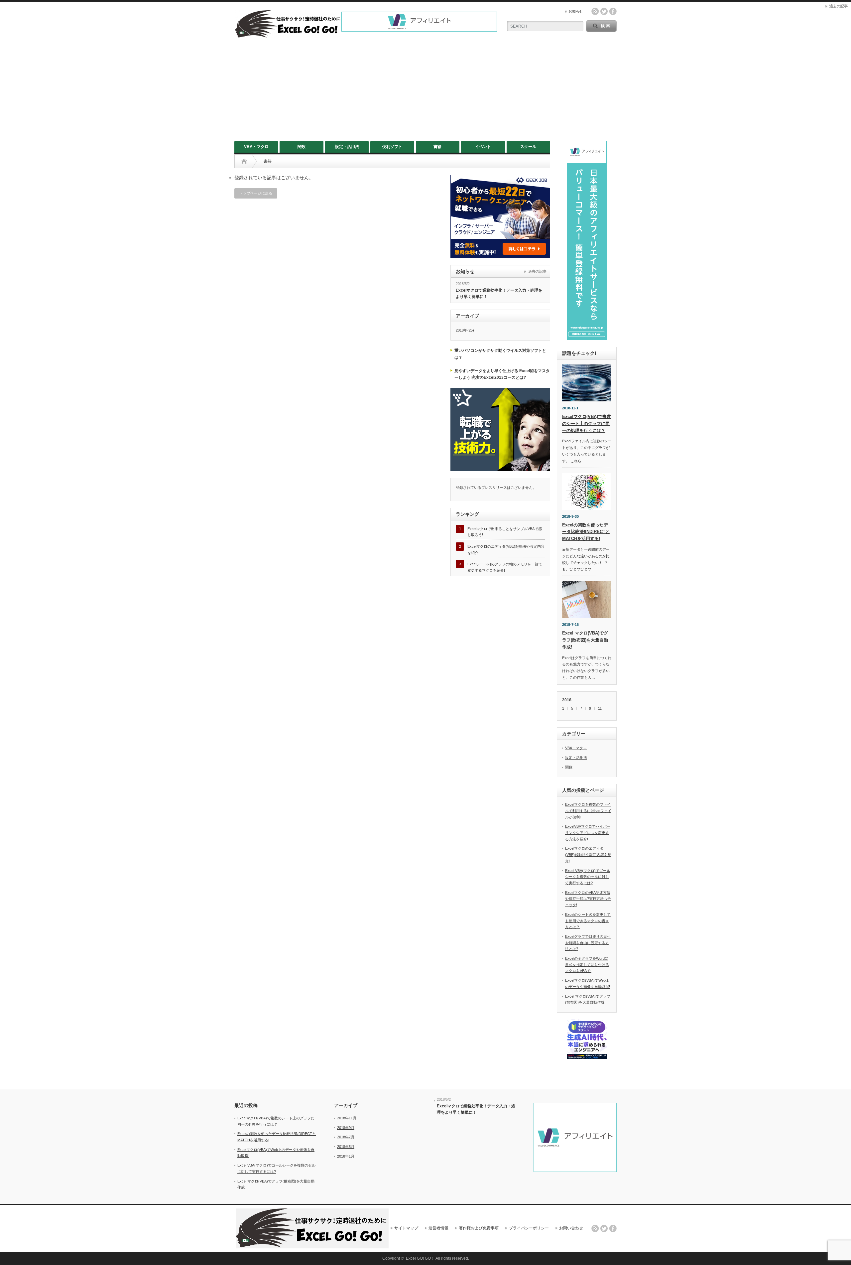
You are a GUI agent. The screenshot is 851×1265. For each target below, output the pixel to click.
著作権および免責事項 (479, 1228)
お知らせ (575, 11)
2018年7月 (345, 1137)
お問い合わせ (571, 1228)
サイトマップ (406, 1228)
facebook (613, 11)
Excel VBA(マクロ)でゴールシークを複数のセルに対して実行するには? (587, 877)
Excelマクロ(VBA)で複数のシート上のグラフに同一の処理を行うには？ (586, 423)
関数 (301, 146)
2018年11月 (346, 1118)
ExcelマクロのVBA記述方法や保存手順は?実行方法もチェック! (588, 899)
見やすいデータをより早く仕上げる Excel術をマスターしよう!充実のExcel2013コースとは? (502, 374)
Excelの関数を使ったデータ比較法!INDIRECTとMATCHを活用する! (586, 531)
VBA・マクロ (256, 146)
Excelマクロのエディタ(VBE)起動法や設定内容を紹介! (588, 854)
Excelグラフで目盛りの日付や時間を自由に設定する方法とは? (588, 942)
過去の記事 (537, 271)
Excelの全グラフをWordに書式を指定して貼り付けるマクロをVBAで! (587, 964)
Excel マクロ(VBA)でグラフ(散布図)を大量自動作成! (585, 640)
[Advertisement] (425, 90)
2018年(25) (465, 330)
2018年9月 (345, 1128)
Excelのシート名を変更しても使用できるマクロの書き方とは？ (588, 921)
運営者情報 (438, 1228)
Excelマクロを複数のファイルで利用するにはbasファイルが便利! (588, 810)
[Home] (244, 161)
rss (595, 11)
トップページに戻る (255, 193)
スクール (528, 146)
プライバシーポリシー (529, 1228)
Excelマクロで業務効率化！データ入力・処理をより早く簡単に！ (499, 293)
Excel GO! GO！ (420, 1258)
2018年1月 (345, 1156)
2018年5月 (345, 1147)
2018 (566, 700)
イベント (483, 146)
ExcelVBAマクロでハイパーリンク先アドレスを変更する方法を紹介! (587, 832)
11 (600, 708)
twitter (604, 11)
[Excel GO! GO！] (287, 35)
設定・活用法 (347, 146)
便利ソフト (392, 146)
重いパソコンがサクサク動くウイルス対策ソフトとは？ (500, 353)
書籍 (437, 146)
